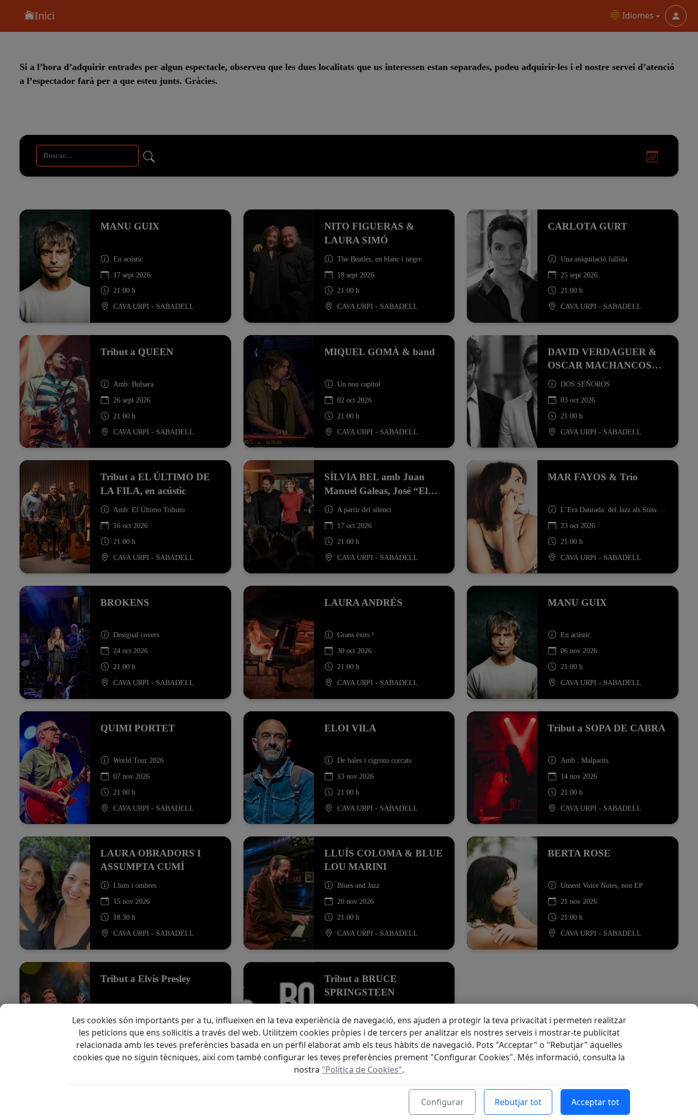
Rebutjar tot (518, 1102)
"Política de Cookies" (362, 1069)
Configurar (442, 1102)
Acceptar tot (595, 1102)
